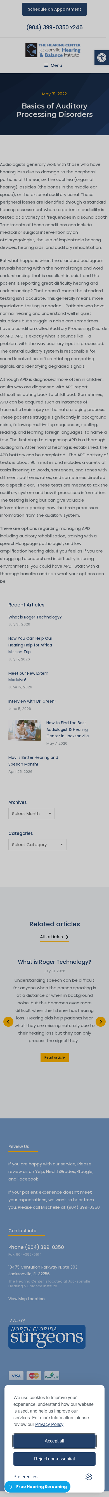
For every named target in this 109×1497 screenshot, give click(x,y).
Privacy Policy (49, 1424)
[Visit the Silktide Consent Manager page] (89, 1477)
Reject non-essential (54, 1458)
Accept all (54, 1441)
